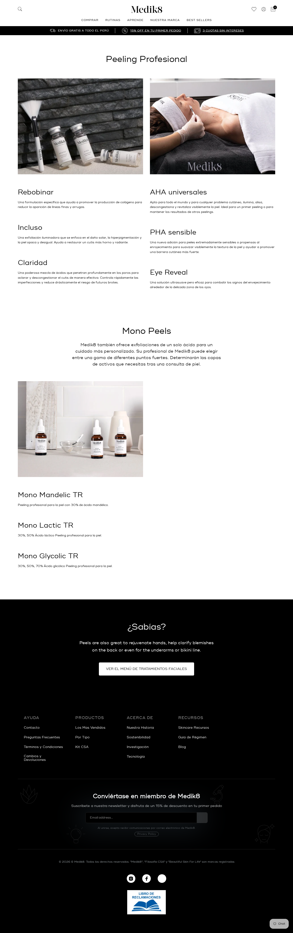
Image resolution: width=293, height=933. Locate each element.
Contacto (32, 728)
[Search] (20, 9)
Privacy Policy (146, 834)
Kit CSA (82, 747)
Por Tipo (82, 737)
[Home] (146, 9)
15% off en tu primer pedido (155, 30)
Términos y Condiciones (43, 747)
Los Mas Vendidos (90, 728)
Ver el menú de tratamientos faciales (146, 669)
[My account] (263, 9)
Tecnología (136, 756)
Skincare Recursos (193, 728)
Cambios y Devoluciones (35, 758)
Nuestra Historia (140, 728)
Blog (182, 747)
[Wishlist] (253, 9)
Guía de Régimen (192, 737)
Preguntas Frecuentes (42, 737)
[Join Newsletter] (202, 817)
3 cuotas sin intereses (223, 30)
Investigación (138, 747)
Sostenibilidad (138, 737)
